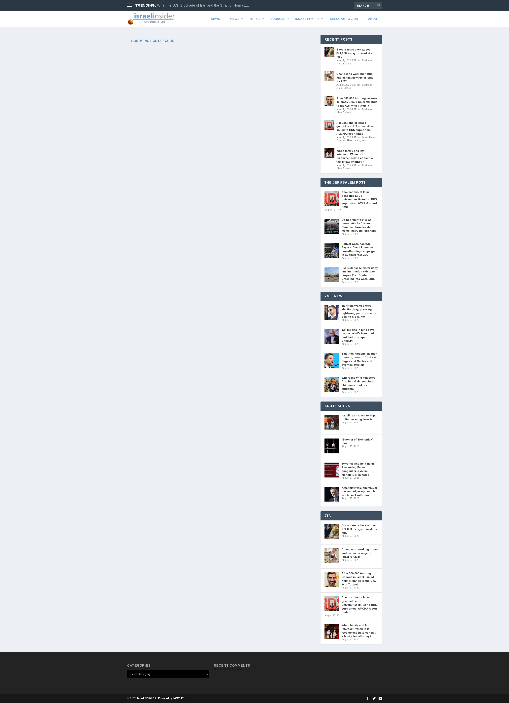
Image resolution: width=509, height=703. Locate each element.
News (215, 18)
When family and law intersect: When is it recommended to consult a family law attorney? (354, 156)
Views (234, 18)
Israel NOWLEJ (146, 698)
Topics (254, 18)
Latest (357, 140)
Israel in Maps (307, 18)
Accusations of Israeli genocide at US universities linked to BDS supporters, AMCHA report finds (355, 128)
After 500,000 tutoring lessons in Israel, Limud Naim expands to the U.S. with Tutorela (356, 102)
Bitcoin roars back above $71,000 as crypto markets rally (354, 53)
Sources (277, 18)
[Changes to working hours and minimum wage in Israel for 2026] (329, 76)
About (373, 18)
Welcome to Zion (343, 18)
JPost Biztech (343, 63)
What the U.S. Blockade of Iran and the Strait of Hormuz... (203, 5)
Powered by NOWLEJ (171, 698)
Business (367, 60)
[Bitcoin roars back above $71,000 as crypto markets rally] (329, 52)
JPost (350, 140)
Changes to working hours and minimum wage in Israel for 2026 (355, 77)
